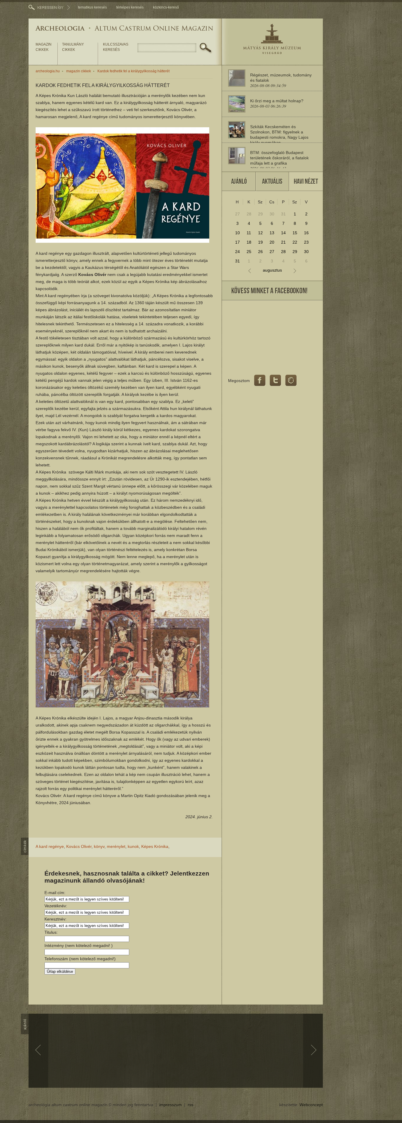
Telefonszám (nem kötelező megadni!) (80, 958)
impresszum (170, 1104)
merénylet (116, 846)
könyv (99, 846)
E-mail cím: (54, 892)
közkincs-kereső (166, 7)
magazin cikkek (44, 47)
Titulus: (51, 932)
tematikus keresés (92, 7)
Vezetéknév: (55, 905)
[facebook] (260, 380)
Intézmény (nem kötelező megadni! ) (78, 945)
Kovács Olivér (79, 846)
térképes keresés (130, 7)
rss (190, 1104)
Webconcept (311, 1104)
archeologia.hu (48, 71)
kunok (133, 846)
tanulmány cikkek (73, 47)
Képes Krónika (154, 846)
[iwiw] (291, 380)
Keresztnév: (55, 919)
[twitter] (275, 380)
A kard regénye (50, 846)
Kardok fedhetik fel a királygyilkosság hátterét (133, 71)
